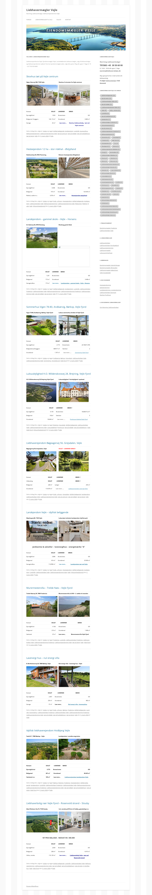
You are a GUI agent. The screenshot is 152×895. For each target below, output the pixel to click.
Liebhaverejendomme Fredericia (71, 291)
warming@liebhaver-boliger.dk (110, 71)
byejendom (105, 197)
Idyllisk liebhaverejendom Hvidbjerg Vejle (48, 730)
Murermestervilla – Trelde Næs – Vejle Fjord (49, 587)
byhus (116, 194)
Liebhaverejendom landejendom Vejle (76, 777)
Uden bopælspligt (105, 273)
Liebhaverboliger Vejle (36, 204)
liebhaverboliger (111, 81)
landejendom (69, 131)
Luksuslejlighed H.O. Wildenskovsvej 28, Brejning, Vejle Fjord (58, 373)
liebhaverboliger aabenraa (109, 200)
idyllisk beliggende (58, 131)
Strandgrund (56, 361)
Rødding (119, 188)
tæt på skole (30, 136)
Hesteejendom (67, 201)
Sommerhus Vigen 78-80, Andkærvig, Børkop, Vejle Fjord (56, 306)
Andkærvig (56, 358)
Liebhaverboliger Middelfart (109, 155)
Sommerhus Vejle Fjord (81, 352)
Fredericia (56, 640)
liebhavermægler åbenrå (108, 173)
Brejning (55, 425)
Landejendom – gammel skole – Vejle (72, 283)
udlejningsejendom (107, 179)
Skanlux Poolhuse (105, 295)
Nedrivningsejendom (107, 188)
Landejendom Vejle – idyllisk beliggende (47, 512)
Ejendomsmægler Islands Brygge (110, 265)
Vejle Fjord (63, 361)
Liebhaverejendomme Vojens (109, 206)
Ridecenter (78, 204)
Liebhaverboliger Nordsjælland (109, 245)
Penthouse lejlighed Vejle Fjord (79, 419)
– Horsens (87, 283)
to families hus (116, 191)
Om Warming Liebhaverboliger (109, 307)
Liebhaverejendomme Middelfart (110, 149)
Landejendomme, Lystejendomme (110, 290)
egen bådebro (115, 170)
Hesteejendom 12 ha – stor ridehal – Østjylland (51, 149)
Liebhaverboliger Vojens (108, 215)
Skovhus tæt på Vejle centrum (42, 76)
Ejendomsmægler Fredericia (108, 228)
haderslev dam (106, 194)
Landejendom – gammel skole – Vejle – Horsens (51, 219)
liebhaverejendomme (32, 134)
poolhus (119, 182)
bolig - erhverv (57, 201)
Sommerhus (47, 361)
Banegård (115, 185)
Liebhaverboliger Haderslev (109, 167)
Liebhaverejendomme (106, 248)
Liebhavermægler (105, 250)
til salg (104, 152)
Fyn (116, 143)
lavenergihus (84, 131)
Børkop (62, 358)
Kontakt (68, 20)
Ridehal (84, 204)
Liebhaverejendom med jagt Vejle (78, 489)
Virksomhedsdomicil (39, 206)
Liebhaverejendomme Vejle (48, 134)
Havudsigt (69, 358)
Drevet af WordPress (32, 886)
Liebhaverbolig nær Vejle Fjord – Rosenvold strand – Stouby (57, 803)
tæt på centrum (62, 134)
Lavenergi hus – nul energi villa (42, 657)
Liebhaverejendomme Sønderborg (111, 209)
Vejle (36, 136)
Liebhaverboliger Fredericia (74, 640)
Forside (28, 20)
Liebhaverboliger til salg (43, 20)
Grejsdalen (66, 494)
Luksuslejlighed (52, 427)
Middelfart (114, 158)
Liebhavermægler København (109, 270)
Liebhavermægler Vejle (41, 10)
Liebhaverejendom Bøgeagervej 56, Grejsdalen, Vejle (54, 442)
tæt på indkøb (72, 134)
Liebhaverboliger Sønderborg (109, 212)
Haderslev (105, 170)
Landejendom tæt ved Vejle (79, 564)
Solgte (58, 20)
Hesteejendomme (105, 285)
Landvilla (76, 131)
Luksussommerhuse (106, 253)
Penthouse (60, 427)
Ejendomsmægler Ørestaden (108, 268)
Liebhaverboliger (105, 243)
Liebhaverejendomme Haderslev (110, 164)
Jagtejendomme (105, 288)
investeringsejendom (107, 182)
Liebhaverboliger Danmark (108, 292)
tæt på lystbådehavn (83, 134)
